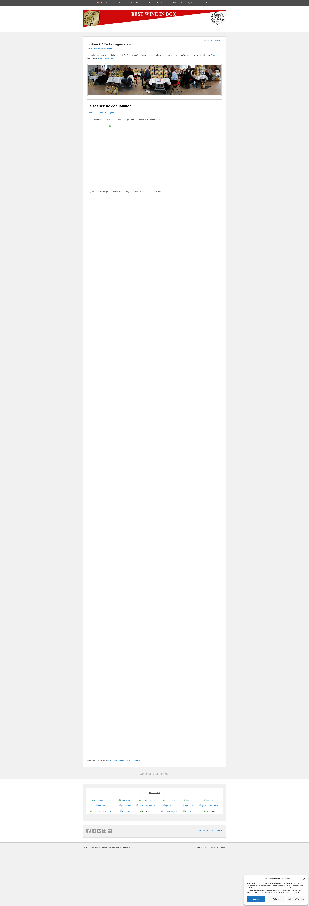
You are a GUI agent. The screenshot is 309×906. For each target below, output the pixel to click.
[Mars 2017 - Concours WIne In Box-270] (154, 520)
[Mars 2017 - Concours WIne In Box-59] (101, 730)
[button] (304, 878)
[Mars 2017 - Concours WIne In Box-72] (104, 458)
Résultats (160, 3)
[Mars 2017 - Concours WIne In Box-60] (208, 677)
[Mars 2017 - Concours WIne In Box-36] (171, 208)
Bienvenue (110, 3)
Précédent (207, 41)
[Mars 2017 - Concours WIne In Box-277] (127, 520)
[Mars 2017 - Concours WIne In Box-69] (138, 458)
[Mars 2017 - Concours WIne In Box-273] (205, 230)
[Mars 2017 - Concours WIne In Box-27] (205, 208)
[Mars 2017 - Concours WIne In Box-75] (154, 677)
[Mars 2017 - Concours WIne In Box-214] (127, 573)
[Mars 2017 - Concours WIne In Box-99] (205, 390)
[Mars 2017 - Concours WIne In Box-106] (138, 390)
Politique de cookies (211, 830)
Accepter (256, 899)
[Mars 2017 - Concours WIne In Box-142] (104, 344)
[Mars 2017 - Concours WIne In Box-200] (208, 625)
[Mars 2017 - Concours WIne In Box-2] (104, 208)
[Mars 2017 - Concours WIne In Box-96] (104, 412)
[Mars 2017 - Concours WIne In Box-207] (101, 625)
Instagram (104, 831)
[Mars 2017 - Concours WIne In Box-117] (205, 367)
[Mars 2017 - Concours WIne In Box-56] (138, 480)
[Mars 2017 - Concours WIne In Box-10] (171, 230)
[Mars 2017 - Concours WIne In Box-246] (171, 253)
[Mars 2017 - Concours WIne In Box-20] (138, 230)
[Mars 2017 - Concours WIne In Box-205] (127, 625)
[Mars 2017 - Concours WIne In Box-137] (171, 344)
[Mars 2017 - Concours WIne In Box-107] (104, 435)
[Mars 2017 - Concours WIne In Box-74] (181, 677)
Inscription (148, 3)
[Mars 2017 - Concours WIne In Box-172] (138, 321)
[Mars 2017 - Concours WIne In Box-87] (171, 412)
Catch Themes (221, 847)
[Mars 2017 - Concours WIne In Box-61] (205, 458)
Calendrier (135, 3)
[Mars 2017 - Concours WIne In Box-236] (138, 276)
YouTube (99, 831)
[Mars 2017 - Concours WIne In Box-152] (205, 321)
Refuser (276, 899)
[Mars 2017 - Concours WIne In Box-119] (171, 367)
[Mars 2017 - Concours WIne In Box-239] (104, 276)
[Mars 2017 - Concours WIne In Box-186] (171, 299)
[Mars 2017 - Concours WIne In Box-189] (138, 299)
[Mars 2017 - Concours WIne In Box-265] (181, 520)
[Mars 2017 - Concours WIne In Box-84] (205, 435)
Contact (209, 3)
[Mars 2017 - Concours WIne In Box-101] (171, 390)
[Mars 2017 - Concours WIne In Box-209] (181, 573)
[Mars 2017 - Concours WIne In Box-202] (181, 625)
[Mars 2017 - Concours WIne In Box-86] (205, 412)
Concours (123, 3)
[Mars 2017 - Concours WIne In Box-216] (208, 520)
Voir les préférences (296, 899)
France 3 (214, 55)
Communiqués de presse (191, 3)
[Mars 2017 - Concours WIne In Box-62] (171, 458)
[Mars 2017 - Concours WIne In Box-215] (101, 573)
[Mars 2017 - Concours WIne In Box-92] (138, 412)
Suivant (218, 41)
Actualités (173, 3)
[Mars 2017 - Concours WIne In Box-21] (104, 230)
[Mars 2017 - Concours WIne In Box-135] (205, 344)
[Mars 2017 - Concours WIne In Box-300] (171, 435)
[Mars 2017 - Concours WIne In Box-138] (138, 344)
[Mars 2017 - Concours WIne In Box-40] (138, 208)
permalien (138, 760)
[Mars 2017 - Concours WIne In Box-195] (205, 276)
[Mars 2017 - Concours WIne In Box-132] (104, 367)
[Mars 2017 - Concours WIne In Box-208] (208, 573)
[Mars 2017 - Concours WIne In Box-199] (101, 677)
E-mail (110, 831)
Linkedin (94, 831)
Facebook (88, 831)
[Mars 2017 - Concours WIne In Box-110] (104, 390)
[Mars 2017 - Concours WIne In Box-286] (101, 520)
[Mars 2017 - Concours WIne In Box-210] (154, 573)
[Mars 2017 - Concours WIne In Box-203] (154, 625)
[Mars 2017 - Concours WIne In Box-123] (138, 367)
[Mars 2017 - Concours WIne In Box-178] (205, 299)
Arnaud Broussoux (106, 58)
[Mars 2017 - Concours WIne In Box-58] (104, 480)
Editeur (109, 48)
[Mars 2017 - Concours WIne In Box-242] (205, 253)
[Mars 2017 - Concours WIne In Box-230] (171, 276)
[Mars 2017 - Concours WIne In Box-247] (138, 253)
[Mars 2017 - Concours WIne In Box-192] (104, 299)
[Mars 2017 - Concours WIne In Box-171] (171, 321)
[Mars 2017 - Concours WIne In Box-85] (138, 435)
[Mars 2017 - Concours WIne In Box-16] (154, 730)
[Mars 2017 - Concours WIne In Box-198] (127, 677)
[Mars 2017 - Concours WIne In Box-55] (127, 730)
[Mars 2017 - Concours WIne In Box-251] (104, 253)
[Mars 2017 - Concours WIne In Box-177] (104, 321)
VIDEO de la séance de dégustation (102, 113)
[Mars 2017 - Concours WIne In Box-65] (171, 480)
